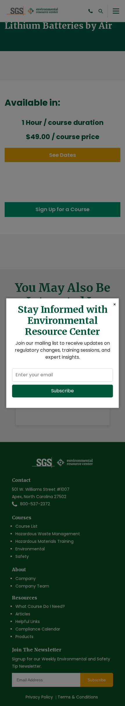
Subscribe (62, 390)
